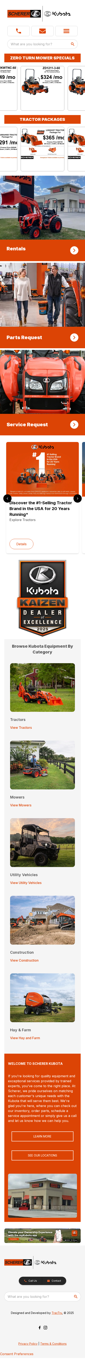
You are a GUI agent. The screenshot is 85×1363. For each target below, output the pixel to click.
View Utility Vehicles (25, 883)
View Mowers (20, 805)
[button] (18, 31)
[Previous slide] (7, 498)
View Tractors (21, 727)
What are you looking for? (31, 44)
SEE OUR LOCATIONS (42, 1155)
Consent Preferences (16, 1354)
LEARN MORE (42, 1136)
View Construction (24, 960)
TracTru (57, 1313)
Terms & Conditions (53, 1343)
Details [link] (21, 544)
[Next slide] (77, 498)
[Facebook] (40, 1327)
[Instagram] (45, 1327)
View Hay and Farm (25, 1038)
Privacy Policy (28, 1343)
